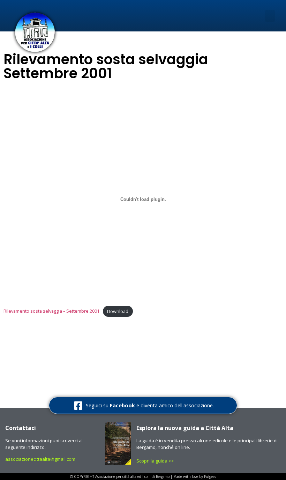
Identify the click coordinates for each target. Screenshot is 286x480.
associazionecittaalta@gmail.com (40, 459)
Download (117, 311)
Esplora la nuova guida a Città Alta (184, 428)
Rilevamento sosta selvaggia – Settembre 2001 (51, 311)
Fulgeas (210, 476)
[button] (270, 16)
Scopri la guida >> (155, 461)
